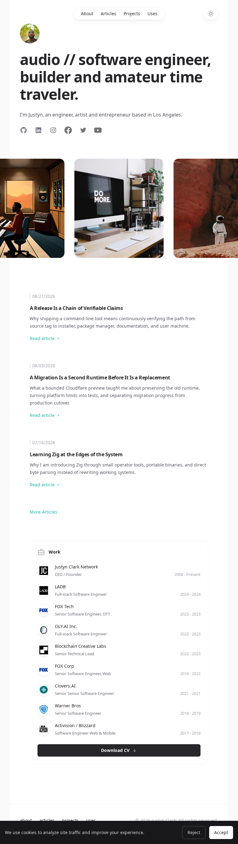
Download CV (115, 750)
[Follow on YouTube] (98, 130)
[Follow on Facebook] (68, 130)
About (87, 13)
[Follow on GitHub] (24, 130)
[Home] (30, 33)
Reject (193, 832)
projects (70, 820)
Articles (108, 13)
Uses (152, 13)
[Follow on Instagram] (53, 130)
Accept (221, 832)
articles (47, 820)
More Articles (43, 512)
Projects (132, 13)
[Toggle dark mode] (210, 13)
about (26, 820)
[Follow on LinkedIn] (38, 130)
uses (91, 820)
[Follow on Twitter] (83, 130)
